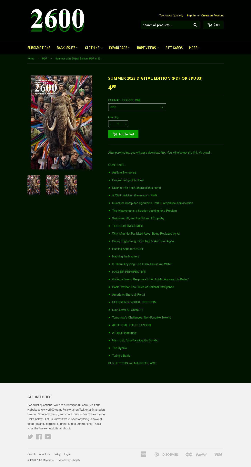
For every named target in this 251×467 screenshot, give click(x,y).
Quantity (113, 117)
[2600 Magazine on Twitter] (30, 438)
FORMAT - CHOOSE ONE (124, 100)
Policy (57, 454)
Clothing (92, 48)
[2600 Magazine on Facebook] (39, 438)
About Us (44, 454)
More (193, 48)
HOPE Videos (146, 48)
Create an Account (212, 15)
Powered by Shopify (68, 460)
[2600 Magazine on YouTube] (48, 438)
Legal (67, 454)
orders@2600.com (76, 405)
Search (31, 454)
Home (30, 58)
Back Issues (66, 48)
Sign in (191, 15)
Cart (216, 24)
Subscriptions (38, 48)
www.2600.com (51, 409)
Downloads (118, 48)
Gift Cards (174, 48)
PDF (44, 58)
